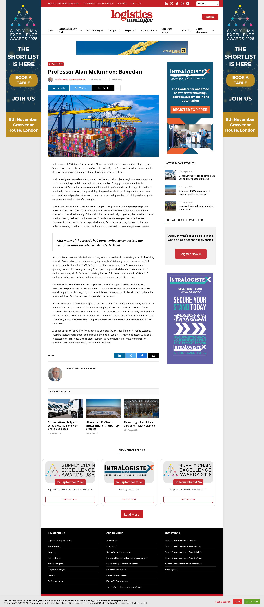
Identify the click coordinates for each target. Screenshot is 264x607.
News (50, 30)
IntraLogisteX (171, 569)
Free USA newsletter (116, 569)
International (147, 30)
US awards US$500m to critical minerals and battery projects (103, 426)
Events (185, 30)
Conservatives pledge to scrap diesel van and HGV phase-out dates (63, 426)
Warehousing (93, 30)
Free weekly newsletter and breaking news (126, 558)
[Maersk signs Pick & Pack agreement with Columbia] (141, 408)
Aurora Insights (55, 563)
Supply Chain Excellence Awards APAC (183, 558)
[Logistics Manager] (132, 17)
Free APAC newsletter (117, 581)
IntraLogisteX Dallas (129, 489)
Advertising (112, 540)
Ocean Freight (55, 64)
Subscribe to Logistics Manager (98, 3)
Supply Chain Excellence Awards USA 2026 (70, 489)
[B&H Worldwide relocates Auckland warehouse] (170, 206)
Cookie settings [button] (223, 602)
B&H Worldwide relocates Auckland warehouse (196, 208)
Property (129, 30)
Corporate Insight (167, 30)
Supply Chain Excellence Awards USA (183, 546)
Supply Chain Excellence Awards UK (188, 489)
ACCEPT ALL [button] (252, 602)
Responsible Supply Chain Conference (183, 563)
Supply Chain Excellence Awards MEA (183, 552)
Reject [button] (237, 602)
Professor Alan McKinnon (71, 79)
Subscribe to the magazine (119, 552)
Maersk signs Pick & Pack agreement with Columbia (139, 424)
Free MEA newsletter (116, 575)
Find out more (70, 499)
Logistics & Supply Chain (67, 30)
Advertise (122, 3)
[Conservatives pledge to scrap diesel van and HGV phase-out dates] (65, 408)
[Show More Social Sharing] (117, 88)
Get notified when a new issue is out (123, 587)
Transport (112, 30)
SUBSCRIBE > (210, 17)
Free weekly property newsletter (122, 563)
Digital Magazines (201, 30)
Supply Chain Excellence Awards (180, 540)
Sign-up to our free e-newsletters (63, 3)
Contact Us (136, 3)
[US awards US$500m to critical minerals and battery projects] (103, 408)
